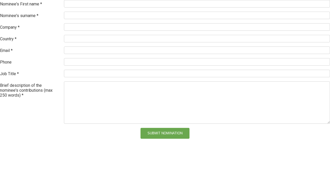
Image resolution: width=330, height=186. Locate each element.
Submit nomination (165, 133)
